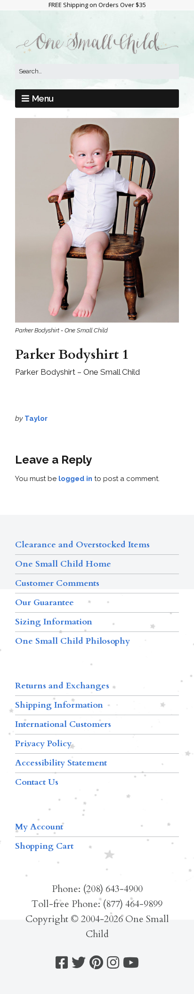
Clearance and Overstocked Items (82, 545)
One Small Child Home (63, 564)
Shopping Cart (44, 846)
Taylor (36, 418)
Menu (43, 98)
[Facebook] (62, 962)
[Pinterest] (96, 962)
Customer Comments (57, 583)
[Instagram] (113, 962)
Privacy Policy (43, 743)
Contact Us (36, 782)
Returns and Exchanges (62, 686)
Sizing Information (53, 622)
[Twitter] (79, 962)
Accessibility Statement (61, 763)
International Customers (63, 724)
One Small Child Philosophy (72, 641)
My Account (39, 827)
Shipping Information (59, 705)
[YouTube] (131, 962)
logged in (75, 478)
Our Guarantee (44, 602)
